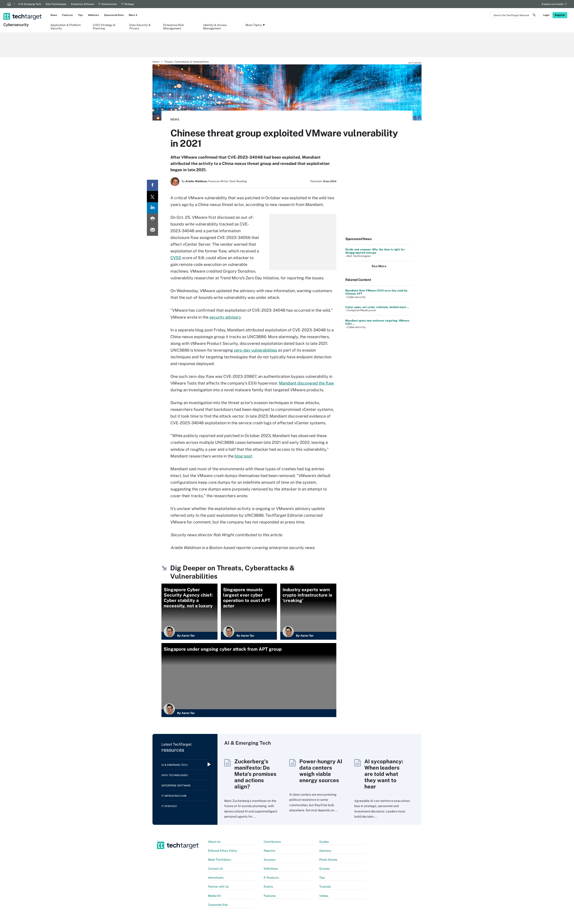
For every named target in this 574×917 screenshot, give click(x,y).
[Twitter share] (152, 196)
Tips (80, 15)
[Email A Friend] (152, 230)
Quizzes (324, 868)
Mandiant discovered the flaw (306, 383)
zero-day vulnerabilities (255, 350)
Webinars (93, 15)
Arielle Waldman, (196, 181)
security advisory (225, 317)
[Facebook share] (152, 185)
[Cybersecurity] (23, 10)
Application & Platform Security (65, 26)
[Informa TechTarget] (9, 4)
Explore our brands (552, 4)
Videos (323, 895)
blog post (243, 456)
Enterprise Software (82, 4)
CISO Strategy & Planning (104, 26)
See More (379, 266)
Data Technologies (56, 4)
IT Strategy (127, 4)
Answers (270, 859)
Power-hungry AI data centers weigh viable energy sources (320, 770)
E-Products (271, 877)
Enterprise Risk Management (173, 26)
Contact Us (215, 868)
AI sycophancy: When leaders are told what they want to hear (383, 774)
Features (67, 15)
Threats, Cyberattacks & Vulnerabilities (186, 61)
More (132, 15)
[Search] (534, 15)
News (53, 15)
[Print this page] (152, 219)
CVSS (175, 257)
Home (155, 61)
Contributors (272, 841)
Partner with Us (218, 886)
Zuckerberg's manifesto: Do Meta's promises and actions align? (255, 774)
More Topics (254, 25)
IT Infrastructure (107, 4)
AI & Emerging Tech (29, 4)
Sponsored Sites (114, 15)
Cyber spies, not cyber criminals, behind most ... (377, 307)
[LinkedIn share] (152, 207)
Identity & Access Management (215, 26)
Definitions (271, 868)
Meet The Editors (219, 859)
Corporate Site (218, 904)
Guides (324, 841)
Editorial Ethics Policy (222, 850)
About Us (214, 841)
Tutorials (325, 886)
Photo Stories (328, 859)
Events (268, 886)
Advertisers (216, 877)
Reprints (269, 850)
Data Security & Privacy (139, 26)
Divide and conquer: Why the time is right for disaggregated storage (375, 251)
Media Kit (214, 895)
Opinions (325, 850)
